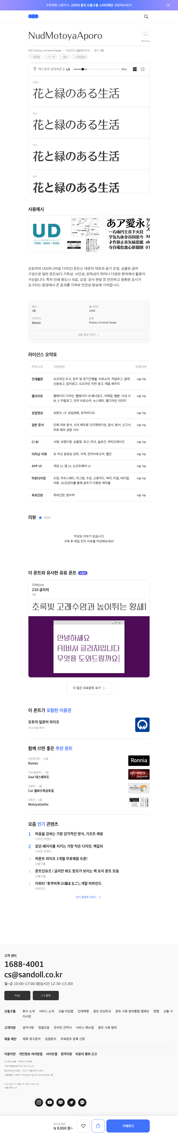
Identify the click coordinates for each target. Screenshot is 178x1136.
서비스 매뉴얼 (85, 1027)
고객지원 (10, 1027)
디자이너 (36, 318)
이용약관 (10, 1053)
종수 (34, 306)
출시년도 (94, 306)
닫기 (168, 5)
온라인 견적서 (63, 1027)
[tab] (134, 69)
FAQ (17, 995)
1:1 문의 (46, 995)
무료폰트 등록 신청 (73, 1038)
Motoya (36, 322)
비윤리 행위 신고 (86, 1053)
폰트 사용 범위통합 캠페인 (132, 1011)
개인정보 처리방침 (31, 1053)
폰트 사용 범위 (107, 1027)
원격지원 (66, 1053)
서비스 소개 (46, 1011)
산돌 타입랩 (65, 1011)
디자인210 (38, 585)
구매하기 (128, 1126)
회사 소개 (29, 1011)
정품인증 (43, 1027)
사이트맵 (51, 1053)
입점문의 (50, 1038)
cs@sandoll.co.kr (33, 974)
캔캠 (156, 1011)
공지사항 (28, 1027)
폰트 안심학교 (102, 1011)
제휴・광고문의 (32, 1038)
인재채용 (83, 1011)
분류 (91, 318)
